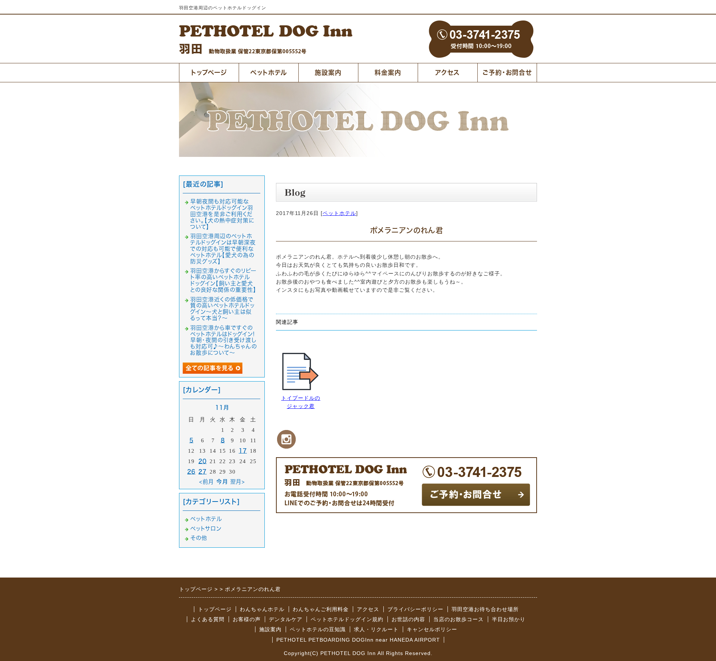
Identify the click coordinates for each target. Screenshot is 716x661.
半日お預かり (508, 619)
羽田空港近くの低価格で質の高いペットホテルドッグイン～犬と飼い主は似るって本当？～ (222, 309)
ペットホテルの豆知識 (318, 629)
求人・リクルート (376, 629)
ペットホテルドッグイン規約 (347, 619)
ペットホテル (268, 72)
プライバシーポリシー (415, 609)
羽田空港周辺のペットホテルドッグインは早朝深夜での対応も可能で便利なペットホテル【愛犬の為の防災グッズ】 (223, 248)
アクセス (447, 72)
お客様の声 (247, 619)
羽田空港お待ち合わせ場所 (485, 609)
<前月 (206, 481)
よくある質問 (207, 619)
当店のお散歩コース (458, 619)
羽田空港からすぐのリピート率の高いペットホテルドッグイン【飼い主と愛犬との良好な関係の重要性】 (223, 280)
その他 (198, 538)
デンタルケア (285, 619)
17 (243, 450)
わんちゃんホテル (262, 609)
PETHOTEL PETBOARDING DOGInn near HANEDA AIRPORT (358, 640)
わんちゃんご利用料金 (321, 609)
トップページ (209, 72)
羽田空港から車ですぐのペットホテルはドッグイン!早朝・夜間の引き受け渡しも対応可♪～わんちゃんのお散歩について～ (223, 340)
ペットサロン (206, 528)
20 (202, 461)
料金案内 (387, 72)
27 (202, 471)
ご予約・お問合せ (507, 72)
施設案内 (328, 72)
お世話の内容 (408, 619)
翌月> (237, 481)
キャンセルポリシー (432, 629)
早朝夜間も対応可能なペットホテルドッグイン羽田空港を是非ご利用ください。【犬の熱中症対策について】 (222, 214)
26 (191, 471)
